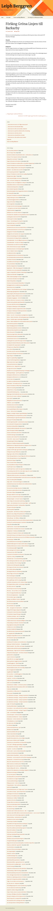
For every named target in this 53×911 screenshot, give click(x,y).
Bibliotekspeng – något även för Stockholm (16, 650)
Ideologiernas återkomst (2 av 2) (13, 375)
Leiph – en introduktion (11, 712)
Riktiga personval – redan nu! (13, 783)
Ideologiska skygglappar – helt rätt (14, 298)
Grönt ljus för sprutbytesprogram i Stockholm (16, 522)
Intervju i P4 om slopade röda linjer (14, 157)
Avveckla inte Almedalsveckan (13, 278)
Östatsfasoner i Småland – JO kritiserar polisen (17, 684)
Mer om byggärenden (11, 669)
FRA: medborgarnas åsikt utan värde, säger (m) (16, 560)
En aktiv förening (10, 866)
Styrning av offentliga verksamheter (14, 894)
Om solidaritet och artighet (12, 778)
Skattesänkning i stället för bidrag (14, 870)
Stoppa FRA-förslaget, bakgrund (13, 610)
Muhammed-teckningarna (12, 772)
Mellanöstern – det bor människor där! (15, 719)
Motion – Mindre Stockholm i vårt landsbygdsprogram (18, 317)
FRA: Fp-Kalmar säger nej (12, 597)
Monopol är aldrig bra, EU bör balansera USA (16, 896)
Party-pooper (10, 693)
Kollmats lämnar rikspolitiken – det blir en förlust (17, 755)
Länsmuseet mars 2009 (11, 552)
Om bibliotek (9, 725)
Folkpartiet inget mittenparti (13, 680)
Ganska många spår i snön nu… (13, 768)
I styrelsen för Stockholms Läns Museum (15, 554)
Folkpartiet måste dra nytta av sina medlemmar (17, 475)
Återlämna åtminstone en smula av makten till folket (17, 545)
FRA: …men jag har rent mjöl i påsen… (15, 607)
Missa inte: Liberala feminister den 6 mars (15, 761)
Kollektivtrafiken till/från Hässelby (14, 648)
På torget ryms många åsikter (13, 347)
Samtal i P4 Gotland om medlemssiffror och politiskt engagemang (20, 163)
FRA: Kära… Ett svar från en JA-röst (14, 590)
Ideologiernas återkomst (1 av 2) (13, 377)
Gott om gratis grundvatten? (13, 172)
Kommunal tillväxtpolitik (12, 857)
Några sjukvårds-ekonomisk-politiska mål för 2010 (17, 686)
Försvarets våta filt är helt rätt (13, 304)
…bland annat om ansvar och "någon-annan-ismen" (17, 124)
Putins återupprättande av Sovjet (14, 458)
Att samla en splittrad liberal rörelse (14, 490)
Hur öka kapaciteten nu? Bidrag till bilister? (15, 902)
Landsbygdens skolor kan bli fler (13, 216)
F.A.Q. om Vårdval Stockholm (13, 618)
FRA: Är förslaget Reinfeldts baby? (14, 592)
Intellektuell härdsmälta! (12, 336)
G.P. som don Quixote (11, 774)
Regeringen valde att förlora (14, 114)
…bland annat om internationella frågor (15, 126)
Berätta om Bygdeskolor (12, 266)
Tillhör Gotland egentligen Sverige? (14, 276)
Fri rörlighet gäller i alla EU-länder (14, 447)
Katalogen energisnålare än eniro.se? (14, 635)
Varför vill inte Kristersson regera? (14, 246)
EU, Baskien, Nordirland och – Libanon (14, 716)
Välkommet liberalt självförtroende (14, 330)
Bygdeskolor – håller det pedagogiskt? (15, 268)
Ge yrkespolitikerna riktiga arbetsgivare (15, 464)
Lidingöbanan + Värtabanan (12, 530)
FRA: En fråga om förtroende (13, 573)
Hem (2, 17)
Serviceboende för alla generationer (14, 424)
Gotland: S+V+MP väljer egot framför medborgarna (32, 116)
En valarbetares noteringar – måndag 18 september (17, 695)
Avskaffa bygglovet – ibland (12, 663)
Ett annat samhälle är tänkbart (13, 736)
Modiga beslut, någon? (11, 176)
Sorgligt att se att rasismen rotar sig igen (15, 233)
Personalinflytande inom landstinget (14, 541)
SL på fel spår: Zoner (11, 466)
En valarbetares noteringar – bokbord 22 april (16, 746)
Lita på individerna (10, 847)
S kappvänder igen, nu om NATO (13, 223)
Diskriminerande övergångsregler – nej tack (16, 864)
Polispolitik (9, 524)
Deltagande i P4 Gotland (12, 231)
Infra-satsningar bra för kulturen (13, 550)
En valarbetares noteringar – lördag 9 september (17, 699)
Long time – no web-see (12, 678)
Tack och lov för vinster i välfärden (14, 396)
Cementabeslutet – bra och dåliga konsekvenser (17, 240)
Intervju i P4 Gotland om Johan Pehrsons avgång (17, 174)
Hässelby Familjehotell (11, 629)
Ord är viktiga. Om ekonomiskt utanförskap (16, 501)
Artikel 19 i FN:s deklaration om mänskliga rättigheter (18, 770)
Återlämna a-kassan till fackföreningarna (15, 838)
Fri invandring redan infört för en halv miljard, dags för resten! (19, 471)
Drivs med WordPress (10, 908)
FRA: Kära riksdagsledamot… (13, 595)
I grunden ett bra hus (11, 800)
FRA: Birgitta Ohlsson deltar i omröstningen (16, 584)
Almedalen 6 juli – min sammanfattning (15, 558)
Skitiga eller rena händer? (12, 159)
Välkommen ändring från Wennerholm (14, 516)
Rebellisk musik (10, 729)
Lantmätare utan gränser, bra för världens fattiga (17, 582)
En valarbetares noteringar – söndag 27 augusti (16, 710)
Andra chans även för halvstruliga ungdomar (16, 815)
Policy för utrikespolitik (12, 479)
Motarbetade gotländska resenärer (14, 328)
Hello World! (9, 787)
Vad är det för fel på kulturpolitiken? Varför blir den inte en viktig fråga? (21, 477)
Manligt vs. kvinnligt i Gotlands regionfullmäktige (17, 413)
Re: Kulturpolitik (10, 193)
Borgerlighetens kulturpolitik (13, 625)
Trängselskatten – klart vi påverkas (14, 785)
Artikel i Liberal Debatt (11, 733)
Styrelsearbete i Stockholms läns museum (15, 528)
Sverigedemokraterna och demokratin (15, 255)
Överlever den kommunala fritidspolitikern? (16, 283)
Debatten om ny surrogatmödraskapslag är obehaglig (18, 370)
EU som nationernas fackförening (14, 887)
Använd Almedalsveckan (12, 407)
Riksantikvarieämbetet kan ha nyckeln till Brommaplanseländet (20, 520)
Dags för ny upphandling (12, 357)
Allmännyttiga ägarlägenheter (13, 291)
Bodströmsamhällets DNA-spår (13, 731)
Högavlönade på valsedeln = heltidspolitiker (16, 505)
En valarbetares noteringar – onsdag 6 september (17, 701)
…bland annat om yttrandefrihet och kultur (16, 135)
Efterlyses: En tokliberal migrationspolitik (15, 443)
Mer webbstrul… (10, 676)
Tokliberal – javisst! (11, 402)
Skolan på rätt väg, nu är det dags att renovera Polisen (18, 535)
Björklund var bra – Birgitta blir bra (14, 366)
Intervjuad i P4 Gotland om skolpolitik (14, 195)
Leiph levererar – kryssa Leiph (13, 526)
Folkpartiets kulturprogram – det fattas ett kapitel (17, 652)
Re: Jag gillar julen (10, 633)
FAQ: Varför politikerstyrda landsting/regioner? (16, 827)
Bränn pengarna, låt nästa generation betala (16, 293)
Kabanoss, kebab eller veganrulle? (14, 845)
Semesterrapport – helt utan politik (14, 714)
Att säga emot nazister (11, 368)
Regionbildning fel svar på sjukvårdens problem (17, 415)
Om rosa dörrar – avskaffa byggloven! (15, 674)
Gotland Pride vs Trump (12, 389)
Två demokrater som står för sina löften (15, 244)
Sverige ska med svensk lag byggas (14, 206)
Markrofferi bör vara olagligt (13, 659)
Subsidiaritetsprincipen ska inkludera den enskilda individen (19, 483)
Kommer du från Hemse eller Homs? (14, 432)
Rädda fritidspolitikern (11, 280)
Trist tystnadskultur (11, 263)
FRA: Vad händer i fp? (11, 605)
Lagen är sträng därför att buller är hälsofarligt (16, 272)
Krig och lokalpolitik (11, 225)
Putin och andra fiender (12, 462)
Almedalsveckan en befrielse (13, 404)
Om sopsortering (10, 808)
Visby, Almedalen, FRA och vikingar (14, 563)
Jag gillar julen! (10, 672)
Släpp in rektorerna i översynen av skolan (15, 300)
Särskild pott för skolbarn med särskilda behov (16, 642)
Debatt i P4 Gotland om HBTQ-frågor (14, 385)
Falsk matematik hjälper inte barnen (14, 178)
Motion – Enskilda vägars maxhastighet (15, 319)
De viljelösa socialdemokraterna (13, 381)
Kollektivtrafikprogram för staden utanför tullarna (17, 543)
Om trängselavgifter (11, 851)
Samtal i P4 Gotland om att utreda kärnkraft (16, 165)
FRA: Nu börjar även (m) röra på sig (14, 588)
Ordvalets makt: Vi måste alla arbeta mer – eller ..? (17, 810)
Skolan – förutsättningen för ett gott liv (15, 221)
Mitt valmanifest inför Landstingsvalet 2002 (16, 900)
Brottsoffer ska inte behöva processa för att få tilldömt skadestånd (21, 537)
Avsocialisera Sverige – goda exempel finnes (16, 791)
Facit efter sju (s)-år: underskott (13, 351)
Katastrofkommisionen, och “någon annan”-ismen (17, 789)
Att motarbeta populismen (12, 323)
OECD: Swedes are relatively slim (14, 763)
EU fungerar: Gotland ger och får (13, 306)
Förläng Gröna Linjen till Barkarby (13, 451)
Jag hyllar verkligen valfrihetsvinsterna (15, 295)
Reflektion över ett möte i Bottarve (14, 212)
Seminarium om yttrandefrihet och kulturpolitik (16, 742)
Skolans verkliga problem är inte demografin (16, 167)
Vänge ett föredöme (11, 201)
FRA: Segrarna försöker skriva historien (15, 567)
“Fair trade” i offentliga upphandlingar (14, 744)
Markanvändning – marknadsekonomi (14, 817)
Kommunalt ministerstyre (12, 364)
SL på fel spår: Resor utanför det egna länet (16, 469)
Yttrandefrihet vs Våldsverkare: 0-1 (14, 691)
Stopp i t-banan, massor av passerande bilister (16, 892)
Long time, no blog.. (11, 556)
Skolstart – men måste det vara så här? (15, 169)
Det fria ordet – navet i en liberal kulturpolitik (16, 751)
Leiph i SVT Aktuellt (11, 704)
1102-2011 (9, 486)
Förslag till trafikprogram (12, 840)
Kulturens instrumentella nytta (13, 473)
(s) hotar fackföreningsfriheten (13, 360)
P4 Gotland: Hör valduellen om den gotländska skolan (18, 214)
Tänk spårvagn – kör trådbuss (13, 518)
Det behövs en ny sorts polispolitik (14, 270)
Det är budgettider (11, 204)
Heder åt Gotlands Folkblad (12, 430)
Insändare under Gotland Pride (13, 436)
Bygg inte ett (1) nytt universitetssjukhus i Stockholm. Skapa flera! (20, 842)
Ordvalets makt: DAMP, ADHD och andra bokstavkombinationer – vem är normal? (23, 813)
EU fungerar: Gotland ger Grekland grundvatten (16, 310)
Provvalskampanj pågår (12, 548)
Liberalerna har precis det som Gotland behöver (17, 227)
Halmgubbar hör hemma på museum (14, 400)
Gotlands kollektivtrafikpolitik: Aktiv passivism (16, 428)
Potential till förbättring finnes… (13, 392)
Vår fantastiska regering (12, 637)
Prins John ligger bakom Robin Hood (14, 875)
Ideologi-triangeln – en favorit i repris (14, 498)
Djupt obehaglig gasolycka (12, 325)
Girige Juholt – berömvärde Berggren (14, 481)
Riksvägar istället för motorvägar (14, 494)
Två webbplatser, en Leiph (12, 721)
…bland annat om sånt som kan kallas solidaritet (17, 128)
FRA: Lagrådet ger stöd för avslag (14, 580)
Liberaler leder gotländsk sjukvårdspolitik (15, 302)
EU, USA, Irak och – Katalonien (13, 883)
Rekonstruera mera (11, 287)
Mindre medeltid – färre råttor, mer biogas (15, 646)
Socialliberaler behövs (11, 253)
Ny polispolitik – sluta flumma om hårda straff (16, 511)
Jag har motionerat (11, 657)
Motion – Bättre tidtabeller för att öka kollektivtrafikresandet (19, 321)
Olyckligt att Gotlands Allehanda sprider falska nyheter (18, 342)
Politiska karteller (10, 210)
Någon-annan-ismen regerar (12, 362)
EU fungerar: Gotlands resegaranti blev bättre (16, 308)
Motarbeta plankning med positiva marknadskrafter (17, 872)
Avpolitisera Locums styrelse (13, 819)
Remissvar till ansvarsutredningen (14, 849)
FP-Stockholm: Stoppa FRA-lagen (14, 614)
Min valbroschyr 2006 (11, 723)
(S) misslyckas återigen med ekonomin (15, 353)
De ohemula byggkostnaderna (13, 199)
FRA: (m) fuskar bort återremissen (14, 577)
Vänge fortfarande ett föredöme (13, 161)
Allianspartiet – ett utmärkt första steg (15, 759)
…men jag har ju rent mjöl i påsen (14, 208)
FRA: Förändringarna (11, 575)
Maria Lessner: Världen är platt (13, 740)
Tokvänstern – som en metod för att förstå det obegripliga (19, 757)
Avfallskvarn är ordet (11, 627)
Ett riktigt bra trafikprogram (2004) (35, 17)
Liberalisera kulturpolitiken (12, 426)
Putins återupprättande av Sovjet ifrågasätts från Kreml (18, 456)
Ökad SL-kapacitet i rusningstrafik (14, 898)
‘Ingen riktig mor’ (10, 355)
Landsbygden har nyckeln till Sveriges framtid (16, 340)
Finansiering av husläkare (12, 821)
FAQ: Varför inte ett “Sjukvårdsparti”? (14, 825)
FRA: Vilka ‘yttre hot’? (11, 586)
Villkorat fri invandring (11, 387)
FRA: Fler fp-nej (10, 603)
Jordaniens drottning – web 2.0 (13, 616)
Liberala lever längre (11, 460)
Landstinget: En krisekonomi (13, 793)
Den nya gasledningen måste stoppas (15, 409)
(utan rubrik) (9, 398)
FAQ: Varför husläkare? (11, 830)
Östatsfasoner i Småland (12, 798)
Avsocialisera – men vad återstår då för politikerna (17, 708)
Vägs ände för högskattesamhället (14, 879)
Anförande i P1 (10, 836)
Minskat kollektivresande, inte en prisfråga (16, 667)
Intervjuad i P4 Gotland (11, 419)
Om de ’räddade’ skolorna (12, 251)
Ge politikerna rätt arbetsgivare (13, 261)
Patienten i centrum (11, 853)
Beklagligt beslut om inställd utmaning (15, 285)
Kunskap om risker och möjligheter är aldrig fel (16, 182)
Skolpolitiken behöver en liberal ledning (15, 184)
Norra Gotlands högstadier (12, 189)
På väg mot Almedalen (11, 507)
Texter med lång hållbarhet (19, 17)
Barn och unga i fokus (11, 152)
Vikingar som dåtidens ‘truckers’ (13, 599)
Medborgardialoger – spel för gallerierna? (15, 372)
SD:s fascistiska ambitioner (12, 150)
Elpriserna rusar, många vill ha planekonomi (16, 513)
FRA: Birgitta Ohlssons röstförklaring (14, 571)
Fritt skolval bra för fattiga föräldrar (14, 238)
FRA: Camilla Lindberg (11, 569)
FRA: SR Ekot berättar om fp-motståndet (15, 601)
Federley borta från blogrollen (13, 565)
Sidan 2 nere (9, 682)
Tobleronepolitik (10, 509)
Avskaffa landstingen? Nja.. (12, 855)
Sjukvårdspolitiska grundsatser (13, 860)
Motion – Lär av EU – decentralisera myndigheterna (17, 315)
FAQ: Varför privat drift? (12, 832)
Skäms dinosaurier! (11, 332)
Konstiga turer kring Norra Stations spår (15, 533)
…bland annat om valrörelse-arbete (14, 133)
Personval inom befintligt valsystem (14, 488)
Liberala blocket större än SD (13, 338)
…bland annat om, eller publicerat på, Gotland (16, 137)
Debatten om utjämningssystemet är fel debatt (16, 877)
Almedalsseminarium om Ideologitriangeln (15, 248)
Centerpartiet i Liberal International (14, 612)
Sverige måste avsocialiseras (13, 802)
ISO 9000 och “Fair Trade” (12, 806)
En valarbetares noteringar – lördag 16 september (17, 697)
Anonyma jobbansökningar (12, 780)
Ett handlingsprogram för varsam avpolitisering (16, 885)
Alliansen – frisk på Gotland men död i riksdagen (17, 289)
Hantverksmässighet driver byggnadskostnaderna (17, 191)
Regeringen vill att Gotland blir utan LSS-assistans (17, 394)
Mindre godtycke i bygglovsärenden (14, 661)
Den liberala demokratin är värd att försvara (16, 229)
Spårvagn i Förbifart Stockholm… (14, 644)
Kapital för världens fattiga (12, 889)
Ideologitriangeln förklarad (12, 441)
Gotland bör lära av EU (11, 313)
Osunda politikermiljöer (12, 706)
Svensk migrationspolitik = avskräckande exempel (17, 422)
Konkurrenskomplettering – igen (13, 727)
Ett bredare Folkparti (11, 492)
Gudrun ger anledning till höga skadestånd (15, 834)
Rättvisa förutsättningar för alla (13, 236)
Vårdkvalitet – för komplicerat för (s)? (14, 383)
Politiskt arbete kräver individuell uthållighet (16, 620)
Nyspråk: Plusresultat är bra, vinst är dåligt (15, 738)
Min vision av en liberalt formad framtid (15, 496)
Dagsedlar (17, 31)
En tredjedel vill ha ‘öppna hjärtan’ (14, 345)
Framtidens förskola (11, 259)
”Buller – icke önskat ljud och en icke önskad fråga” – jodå (19, 503)
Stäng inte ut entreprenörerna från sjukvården (16, 868)
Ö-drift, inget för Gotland (12, 219)
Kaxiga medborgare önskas (12, 197)
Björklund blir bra (10, 654)
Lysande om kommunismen (12, 753)
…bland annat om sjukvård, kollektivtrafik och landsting (18, 131)
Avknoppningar (10, 539)
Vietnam (8, 639)
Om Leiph (8, 17)
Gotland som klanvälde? (12, 274)
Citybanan (9, 689)
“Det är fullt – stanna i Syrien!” (13, 439)
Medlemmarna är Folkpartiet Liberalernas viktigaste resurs (19, 445)
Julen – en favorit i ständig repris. (14, 180)
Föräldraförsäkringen (11, 434)
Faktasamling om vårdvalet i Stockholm (15, 622)
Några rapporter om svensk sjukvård (14, 766)
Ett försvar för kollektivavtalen (13, 795)
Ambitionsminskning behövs (13, 186)
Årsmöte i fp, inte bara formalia (13, 665)
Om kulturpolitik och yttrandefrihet (14, 776)
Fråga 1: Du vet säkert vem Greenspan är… (16, 881)
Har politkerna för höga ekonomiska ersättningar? (17, 823)
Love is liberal (10, 349)
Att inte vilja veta (10, 379)
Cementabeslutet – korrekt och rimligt (15, 242)
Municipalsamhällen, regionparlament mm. (15, 862)
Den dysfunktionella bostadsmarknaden (15, 257)
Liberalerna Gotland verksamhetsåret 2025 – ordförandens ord (20, 154)
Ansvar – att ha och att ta (12, 411)
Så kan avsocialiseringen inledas (13, 804)
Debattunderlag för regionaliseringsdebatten (16, 417)
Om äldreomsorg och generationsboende (15, 631)
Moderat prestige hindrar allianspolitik (15, 334)
